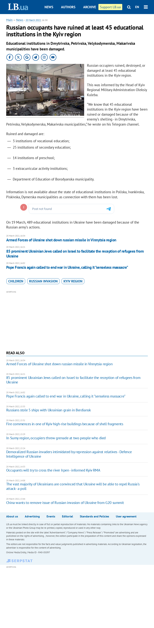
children (15, 281)
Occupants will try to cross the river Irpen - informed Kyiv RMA (53, 470)
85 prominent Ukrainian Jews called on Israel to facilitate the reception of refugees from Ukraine (75, 254)
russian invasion (43, 281)
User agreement (126, 516)
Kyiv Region (72, 281)
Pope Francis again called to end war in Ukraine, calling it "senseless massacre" (67, 267)
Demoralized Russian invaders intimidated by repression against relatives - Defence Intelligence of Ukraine (69, 454)
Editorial (67, 516)
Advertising (32, 516)
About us (12, 516)
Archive (89, 7)
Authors (68, 7)
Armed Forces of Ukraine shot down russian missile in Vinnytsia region (61, 240)
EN (137, 7)
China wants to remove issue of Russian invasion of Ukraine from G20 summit (65, 502)
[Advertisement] (77, 320)
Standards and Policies (94, 516)
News (49, 7)
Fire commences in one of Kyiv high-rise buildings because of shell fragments (64, 423)
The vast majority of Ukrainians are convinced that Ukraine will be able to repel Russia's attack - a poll (72, 486)
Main (9, 20)
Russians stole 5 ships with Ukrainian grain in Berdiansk (48, 410)
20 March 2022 (33, 20)
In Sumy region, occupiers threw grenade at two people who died (56, 438)
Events (51, 516)
